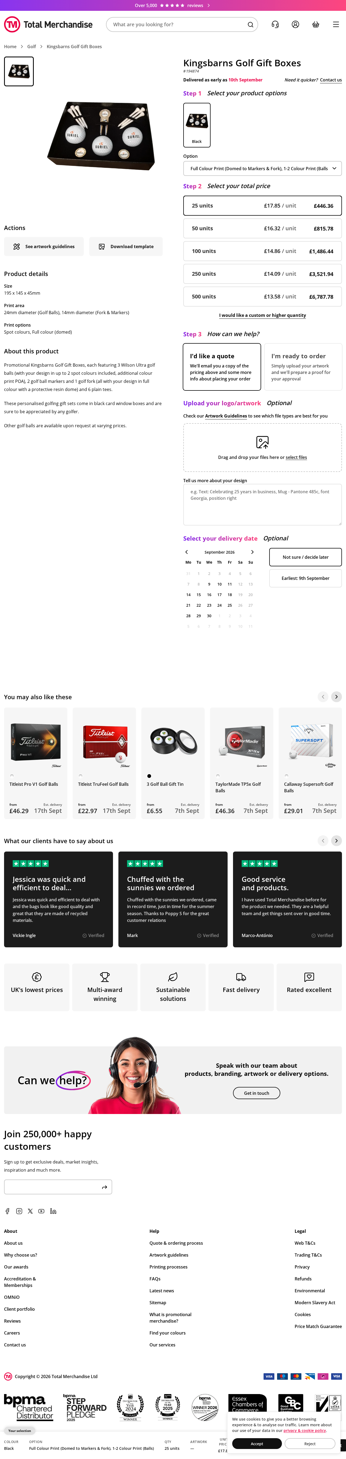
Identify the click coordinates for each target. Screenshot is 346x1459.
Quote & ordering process (176, 1243)
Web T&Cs (305, 1243)
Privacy (302, 1267)
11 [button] (230, 584)
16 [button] (209, 594)
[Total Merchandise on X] (30, 1211)
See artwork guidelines (50, 246)
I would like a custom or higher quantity (262, 315)
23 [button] (209, 605)
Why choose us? (20, 1255)
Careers (12, 1333)
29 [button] (199, 615)
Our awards (16, 1267)
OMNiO (12, 1297)
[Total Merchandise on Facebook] (7, 1211)
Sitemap (157, 1303)
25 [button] (230, 605)
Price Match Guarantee (318, 1326)
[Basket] (316, 24)
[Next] (336, 696)
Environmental (310, 1291)
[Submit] (104, 1186)
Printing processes (168, 1267)
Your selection (19, 1430)
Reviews (12, 1321)
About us (13, 1243)
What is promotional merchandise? (170, 1318)
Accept (257, 1443)
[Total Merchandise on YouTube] (41, 1211)
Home (10, 47)
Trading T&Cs (308, 1255)
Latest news (161, 1291)
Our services (162, 1345)
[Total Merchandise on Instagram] (19, 1211)
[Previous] (323, 696)
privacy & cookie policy (305, 1430)
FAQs (155, 1279)
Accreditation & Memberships (20, 1282)
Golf (31, 47)
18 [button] (230, 594)
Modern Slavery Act (315, 1303)
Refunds (303, 1279)
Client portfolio (19, 1309)
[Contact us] (275, 24)
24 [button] (219, 605)
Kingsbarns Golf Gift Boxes (74, 47)
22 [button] (199, 605)
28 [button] (188, 615)
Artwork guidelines (168, 1255)
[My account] (295, 24)
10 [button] (219, 584)
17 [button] (219, 594)
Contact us (331, 80)
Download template (132, 246)
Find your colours (167, 1333)
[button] (182, 24)
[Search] (250, 24)
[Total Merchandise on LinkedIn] (53, 1211)
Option (190, 156)
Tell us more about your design (215, 481)
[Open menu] (336, 24)
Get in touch (256, 1093)
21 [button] (188, 605)
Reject (310, 1443)
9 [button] (209, 584)
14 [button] (188, 594)
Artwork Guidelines (226, 416)
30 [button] (209, 615)
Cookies (303, 1314)
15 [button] (199, 594)
